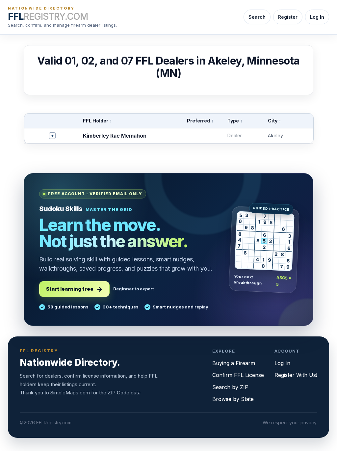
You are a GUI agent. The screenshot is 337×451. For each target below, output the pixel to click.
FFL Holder (97, 120)
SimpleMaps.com (70, 392)
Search (257, 17)
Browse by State (233, 399)
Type (235, 120)
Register (288, 17)
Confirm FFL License (238, 375)
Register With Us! (295, 375)
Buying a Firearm (233, 363)
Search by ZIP (230, 387)
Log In (317, 17)
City (274, 120)
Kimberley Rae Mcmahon (114, 136)
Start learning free (69, 289)
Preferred (200, 120)
